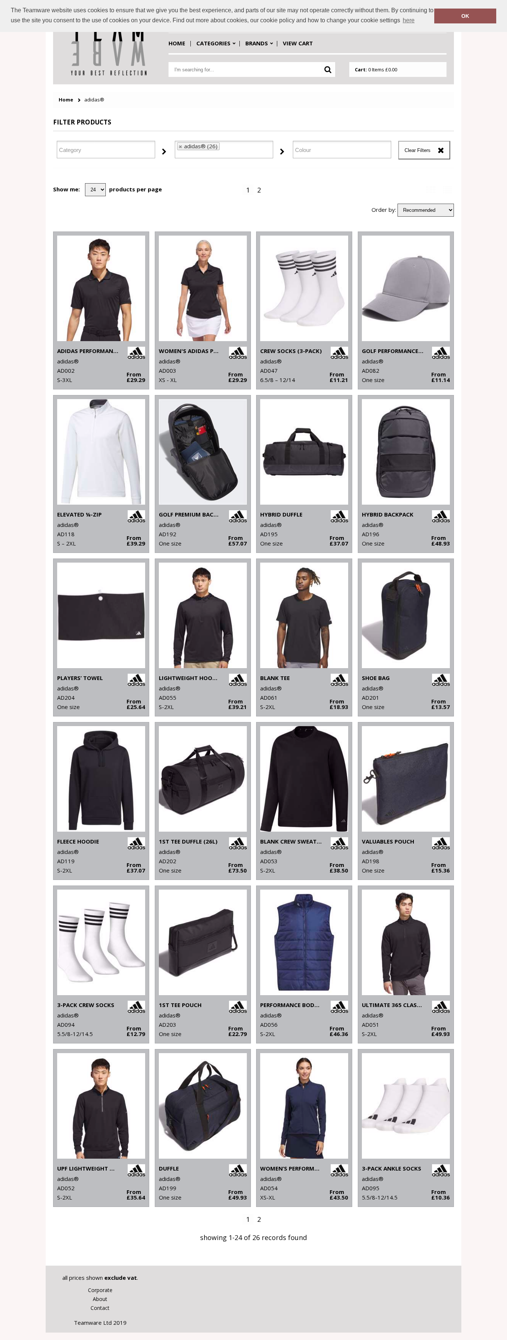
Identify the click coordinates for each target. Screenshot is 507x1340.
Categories (213, 43)
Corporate (100, 1290)
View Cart (298, 43)
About (100, 1298)
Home (177, 43)
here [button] (409, 20)
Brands (256, 43)
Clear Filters (418, 150)
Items (376, 69)
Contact (100, 1307)
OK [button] (465, 16)
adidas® (94, 99)
